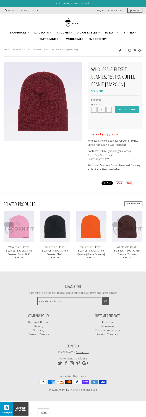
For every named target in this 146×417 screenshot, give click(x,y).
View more (133, 203)
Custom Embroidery (107, 330)
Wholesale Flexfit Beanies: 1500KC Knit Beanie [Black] (55, 250)
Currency (24, 10)
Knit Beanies (49, 39)
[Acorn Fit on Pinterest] (135, 50)
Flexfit (110, 32)
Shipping (38, 330)
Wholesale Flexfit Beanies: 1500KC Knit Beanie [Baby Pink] (19, 250)
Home (7, 50)
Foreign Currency (107, 334)
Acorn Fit (64, 389)
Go (105, 301)
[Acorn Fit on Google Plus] (140, 50)
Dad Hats (41, 32)
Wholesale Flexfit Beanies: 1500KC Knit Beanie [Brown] (127, 250)
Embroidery (98, 39)
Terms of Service (38, 334)
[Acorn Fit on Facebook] (125, 50)
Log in (100, 10)
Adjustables (87, 32)
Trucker (63, 32)
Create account (116, 10)
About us (107, 322)
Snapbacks (18, 32)
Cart (136, 10)
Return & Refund (38, 322)
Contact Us (82, 352)
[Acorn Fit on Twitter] (119, 50)
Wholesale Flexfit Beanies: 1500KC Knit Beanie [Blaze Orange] (91, 250)
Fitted (129, 32)
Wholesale (74, 39)
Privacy (38, 326)
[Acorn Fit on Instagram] (129, 50)
